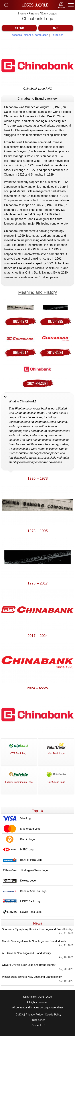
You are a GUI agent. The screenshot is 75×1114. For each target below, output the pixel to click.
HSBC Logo (27, 849)
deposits (17, 34)
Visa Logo (26, 818)
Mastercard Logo (30, 828)
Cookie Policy (53, 1014)
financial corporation (36, 34)
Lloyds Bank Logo (31, 911)
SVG (55, 28)
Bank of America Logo (33, 891)
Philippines (57, 34)
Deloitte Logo (28, 880)
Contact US (38, 1025)
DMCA (19, 1014)
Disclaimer (38, 1020)
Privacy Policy (34, 1014)
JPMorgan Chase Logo (34, 870)
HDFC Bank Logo (30, 901)
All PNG (19, 28)
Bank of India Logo (31, 859)
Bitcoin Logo (27, 839)
